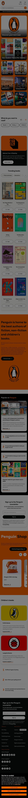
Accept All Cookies (14, 794)
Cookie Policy (17, 784)
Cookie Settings (14, 787)
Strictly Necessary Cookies (14, 791)
